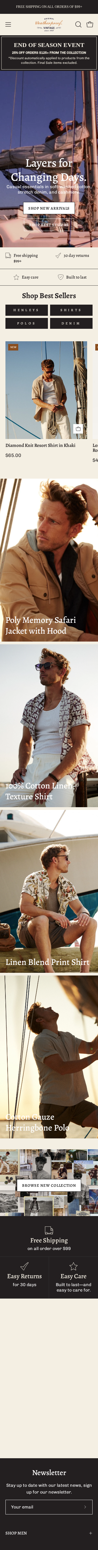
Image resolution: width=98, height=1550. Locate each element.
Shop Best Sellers (49, 225)
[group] (49, 7)
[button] (78, 24)
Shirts (71, 310)
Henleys (26, 310)
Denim (71, 323)
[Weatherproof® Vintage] (49, 24)
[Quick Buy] (78, 429)
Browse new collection (49, 1185)
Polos (26, 323)
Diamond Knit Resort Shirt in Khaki (40, 445)
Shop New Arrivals (49, 208)
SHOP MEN (16, 1533)
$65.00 (13, 455)
